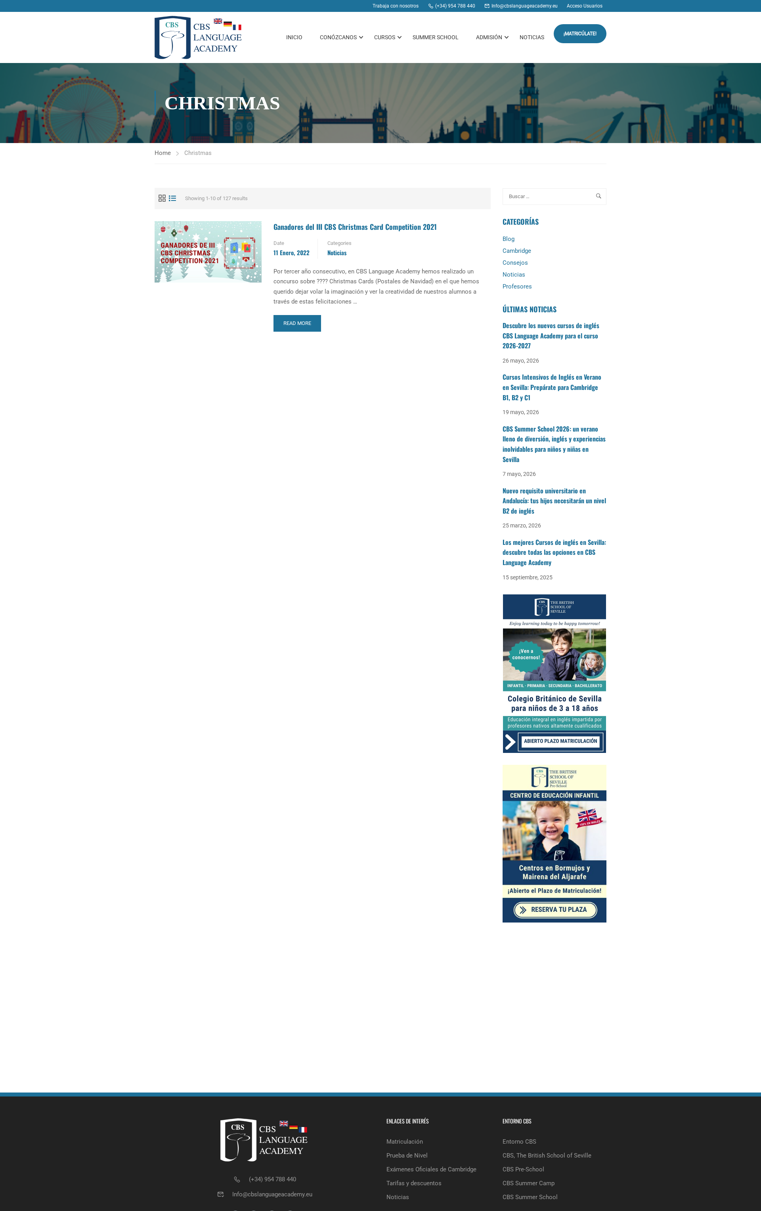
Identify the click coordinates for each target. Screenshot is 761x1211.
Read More (300, 326)
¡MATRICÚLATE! (580, 33)
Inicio (294, 37)
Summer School (436, 37)
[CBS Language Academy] (315, 6)
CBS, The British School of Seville (547, 1155)
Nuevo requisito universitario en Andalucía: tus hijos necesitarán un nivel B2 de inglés (554, 501)
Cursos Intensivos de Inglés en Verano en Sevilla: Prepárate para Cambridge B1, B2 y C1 (552, 387)
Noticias (532, 37)
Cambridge (517, 250)
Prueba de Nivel (407, 1155)
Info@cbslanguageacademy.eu (272, 1194)
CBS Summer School (530, 1197)
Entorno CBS (519, 1141)
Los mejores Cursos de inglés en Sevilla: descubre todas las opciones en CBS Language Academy (554, 552)
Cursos (384, 37)
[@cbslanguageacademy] (330, 6)
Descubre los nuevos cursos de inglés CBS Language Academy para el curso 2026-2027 (551, 335)
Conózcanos (338, 37)
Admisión (489, 37)
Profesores (517, 286)
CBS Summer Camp (528, 1183)
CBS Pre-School (523, 1169)
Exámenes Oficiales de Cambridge (431, 1169)
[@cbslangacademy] (345, 6)
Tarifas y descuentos (414, 1183)
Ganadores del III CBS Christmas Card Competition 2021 (355, 227)
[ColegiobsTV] (360, 6)
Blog (508, 239)
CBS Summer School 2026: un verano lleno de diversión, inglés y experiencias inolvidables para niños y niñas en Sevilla (554, 444)
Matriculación (404, 1141)
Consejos (515, 262)
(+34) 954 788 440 (272, 1179)
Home (163, 153)
